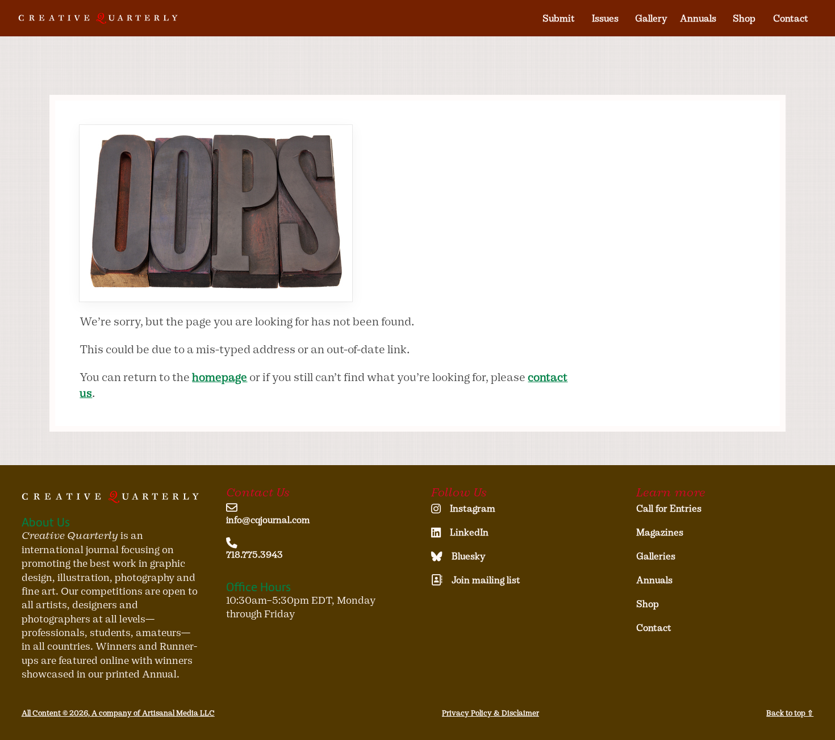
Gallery (651, 18)
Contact (790, 18)
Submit (558, 18)
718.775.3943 (254, 554)
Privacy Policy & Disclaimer (490, 713)
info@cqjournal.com (268, 520)
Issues (605, 18)
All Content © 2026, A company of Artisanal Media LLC (118, 713)
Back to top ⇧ (789, 713)
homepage (219, 377)
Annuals (698, 18)
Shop (744, 18)
